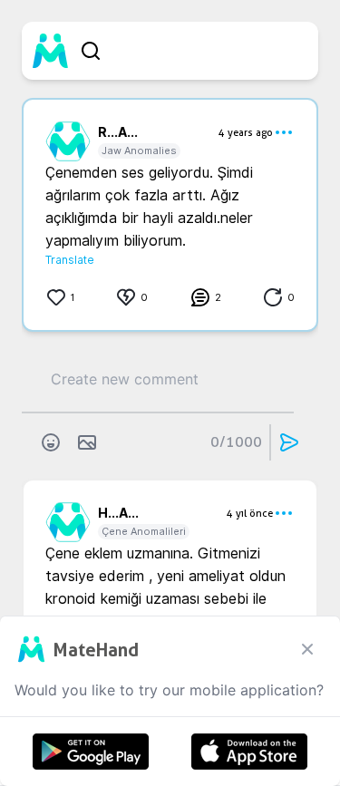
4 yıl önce (250, 513)
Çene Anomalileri (144, 531)
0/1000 (236, 442)
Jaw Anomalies (139, 150)
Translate (69, 260)
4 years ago (246, 132)
